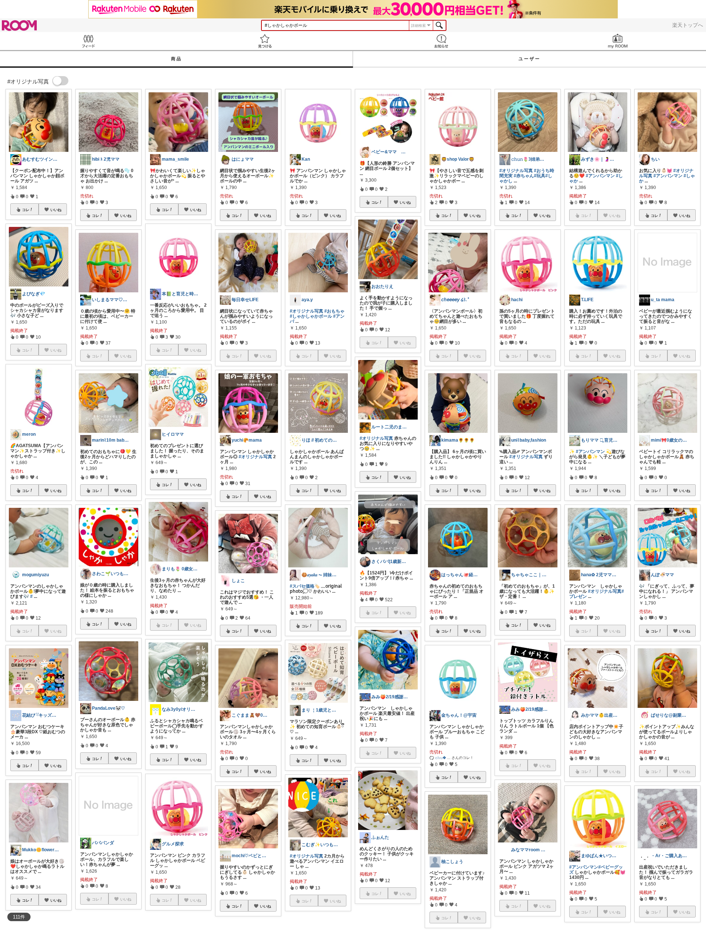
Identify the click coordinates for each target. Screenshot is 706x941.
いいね (55, 209)
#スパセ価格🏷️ (305, 586)
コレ (25, 209)
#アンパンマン (600, 175)
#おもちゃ (334, 311)
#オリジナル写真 (255, 456)
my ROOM (618, 41)
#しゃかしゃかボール (311, 316)
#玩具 (539, 175)
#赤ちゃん (524, 175)
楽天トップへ (687, 25)
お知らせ (441, 41)
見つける (264, 41)
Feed (88, 41)
